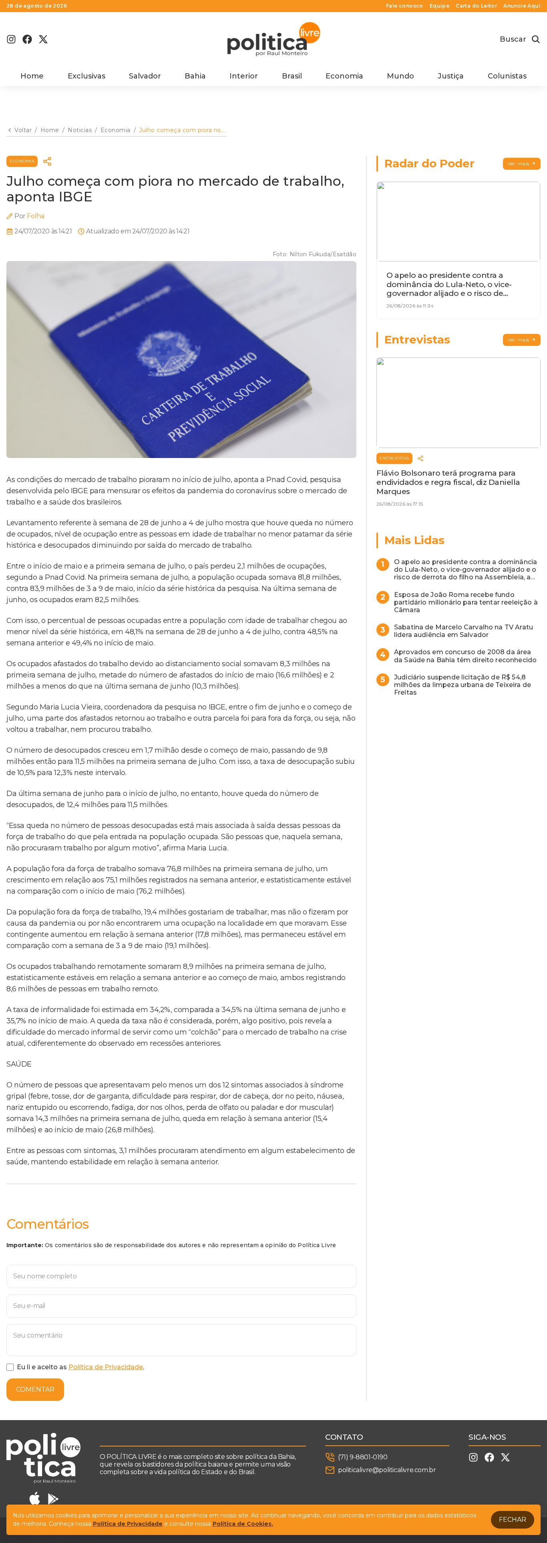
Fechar (512, 1519)
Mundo (400, 76)
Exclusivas (86, 76)
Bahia (195, 76)
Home (32, 76)
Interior (243, 76)
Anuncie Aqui (522, 6)
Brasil (292, 76)
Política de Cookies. (243, 1523)
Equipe (439, 6)
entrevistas (394, 458)
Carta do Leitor (476, 6)
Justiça (451, 76)
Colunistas (507, 76)
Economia (344, 76)
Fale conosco (404, 6)
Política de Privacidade (105, 1367)
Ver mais (518, 164)
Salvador (145, 76)
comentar (35, 1389)
